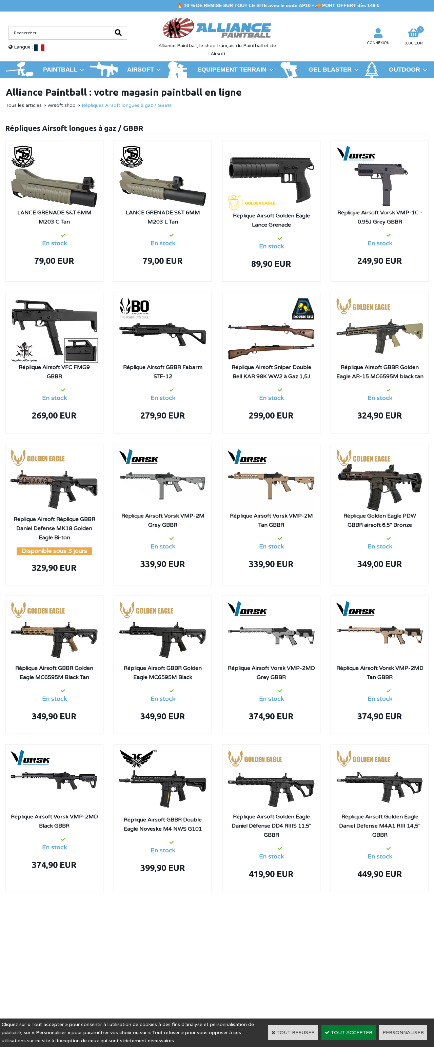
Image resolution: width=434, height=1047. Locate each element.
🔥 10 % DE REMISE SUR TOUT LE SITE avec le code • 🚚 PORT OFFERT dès (250, 5)
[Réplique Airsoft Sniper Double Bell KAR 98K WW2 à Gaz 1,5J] (271, 301)
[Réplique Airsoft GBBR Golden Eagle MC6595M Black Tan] (54, 605)
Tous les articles (24, 105)
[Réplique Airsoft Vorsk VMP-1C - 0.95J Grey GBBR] (379, 149)
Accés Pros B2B (347, 978)
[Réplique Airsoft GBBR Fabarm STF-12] (162, 301)
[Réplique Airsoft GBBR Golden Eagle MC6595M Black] (162, 605)
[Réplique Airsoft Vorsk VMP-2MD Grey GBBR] (271, 605)
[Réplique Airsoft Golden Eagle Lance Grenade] (271, 149)
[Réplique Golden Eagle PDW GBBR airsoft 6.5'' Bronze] (379, 453)
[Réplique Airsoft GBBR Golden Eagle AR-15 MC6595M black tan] (379, 301)
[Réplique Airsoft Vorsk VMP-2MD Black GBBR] (54, 753)
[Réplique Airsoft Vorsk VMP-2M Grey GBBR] (162, 453)
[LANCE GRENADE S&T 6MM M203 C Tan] (54, 149)
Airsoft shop (62, 105)
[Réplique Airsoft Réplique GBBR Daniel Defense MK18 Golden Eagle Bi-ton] (54, 453)
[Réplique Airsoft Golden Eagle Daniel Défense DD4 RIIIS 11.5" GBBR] (271, 753)
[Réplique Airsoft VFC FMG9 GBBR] (54, 301)
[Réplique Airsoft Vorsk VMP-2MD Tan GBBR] (379, 605)
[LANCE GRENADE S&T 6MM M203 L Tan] (162, 149)
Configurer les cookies (37, 978)
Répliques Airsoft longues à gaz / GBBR (126, 105)
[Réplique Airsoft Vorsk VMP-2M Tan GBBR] (271, 453)
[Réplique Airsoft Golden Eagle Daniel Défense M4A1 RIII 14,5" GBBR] (379, 753)
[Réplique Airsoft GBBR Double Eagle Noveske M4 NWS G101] (162, 753)
